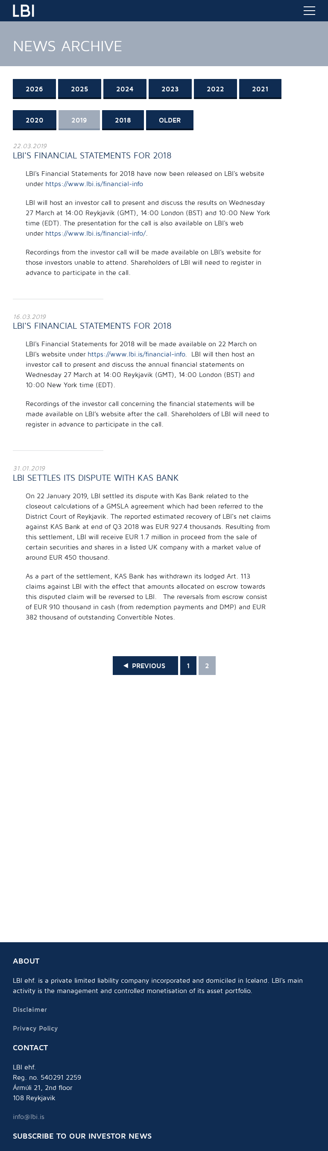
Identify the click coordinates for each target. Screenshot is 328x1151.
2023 (170, 89)
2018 (123, 120)
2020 (35, 120)
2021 (260, 89)
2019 (79, 120)
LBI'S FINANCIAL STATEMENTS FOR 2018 (92, 155)
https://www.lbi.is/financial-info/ (95, 233)
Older (170, 120)
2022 (215, 89)
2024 (125, 89)
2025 (79, 89)
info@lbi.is (28, 1116)
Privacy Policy (35, 1028)
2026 (34, 89)
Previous (148, 665)
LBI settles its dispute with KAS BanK (96, 477)
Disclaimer (30, 1009)
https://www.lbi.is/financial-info (94, 183)
